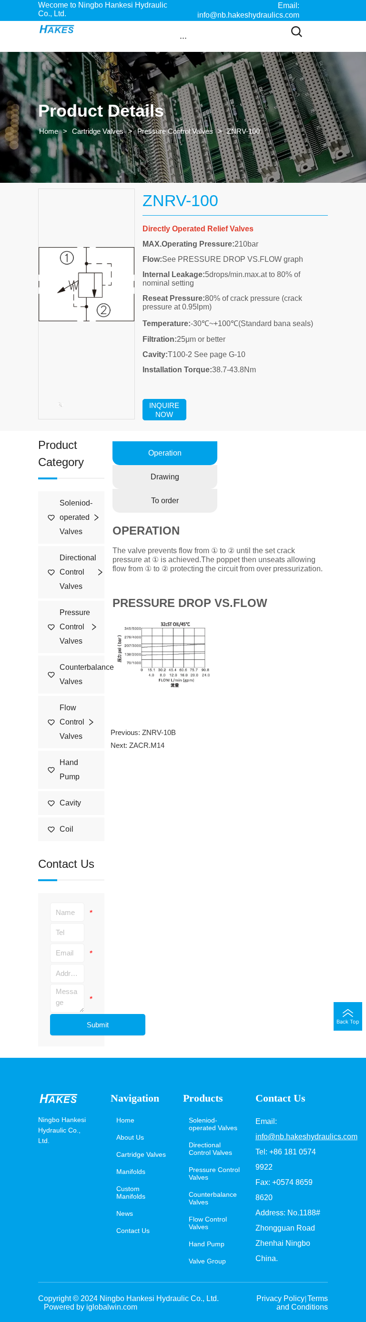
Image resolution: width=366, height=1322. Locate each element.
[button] (183, 38)
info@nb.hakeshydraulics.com (306, 1137)
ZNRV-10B (159, 732)
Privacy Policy (280, 1298)
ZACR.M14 (146, 745)
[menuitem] (182, 38)
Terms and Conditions (302, 1302)
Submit (98, 1025)
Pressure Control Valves (175, 131)
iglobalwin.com (111, 1307)
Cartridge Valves (97, 131)
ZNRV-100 (243, 131)
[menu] (182, 38)
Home (48, 131)
